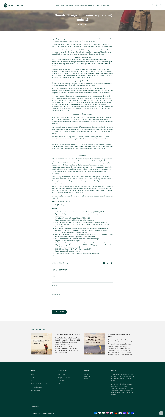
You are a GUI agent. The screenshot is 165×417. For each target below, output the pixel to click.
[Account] (153, 5)
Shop (62, 5)
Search (33, 378)
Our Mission (69, 5)
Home (57, 5)
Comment (55, 294)
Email (54, 285)
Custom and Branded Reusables (84, 5)
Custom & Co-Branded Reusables (41, 384)
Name (53, 276)
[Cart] (160, 5)
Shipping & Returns (64, 378)
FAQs (59, 384)
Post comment (59, 312)
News (97, 5)
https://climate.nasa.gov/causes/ (88, 253)
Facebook (87, 376)
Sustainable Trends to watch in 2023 (67, 334)
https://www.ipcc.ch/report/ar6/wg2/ (67, 241)
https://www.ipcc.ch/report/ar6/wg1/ (67, 251)
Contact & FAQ (105, 5)
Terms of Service (36, 387)
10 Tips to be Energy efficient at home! (119, 335)
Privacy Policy (62, 374)
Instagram (87, 374)
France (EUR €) (35, 406)
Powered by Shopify (48, 413)
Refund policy (35, 390)
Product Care (62, 381)
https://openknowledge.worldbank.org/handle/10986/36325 (74, 220)
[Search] (156, 5)
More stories (38, 329)
